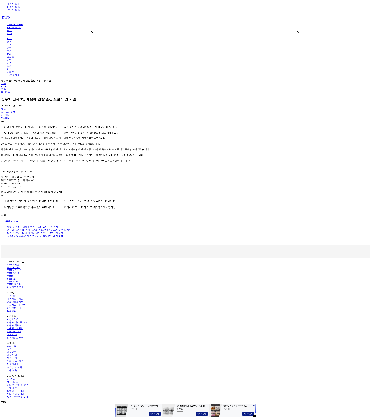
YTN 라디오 (13, 273)
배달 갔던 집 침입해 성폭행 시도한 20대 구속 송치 (32, 226)
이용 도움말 (13, 370)
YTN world (12, 281)
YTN (6, 17)
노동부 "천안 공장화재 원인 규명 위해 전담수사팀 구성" (35, 233)
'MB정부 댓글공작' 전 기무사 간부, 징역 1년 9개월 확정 (35, 236)
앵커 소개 (12, 358)
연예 (9, 60)
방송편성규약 (14, 308)
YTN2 (10, 276)
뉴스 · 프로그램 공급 (17, 397)
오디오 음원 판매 (15, 394)
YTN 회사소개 (14, 264)
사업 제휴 (12, 388)
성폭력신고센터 (15, 337)
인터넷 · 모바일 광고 (17, 385)
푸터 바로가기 (14, 10)
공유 (3, 89)
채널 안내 (12, 355)
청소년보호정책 (15, 301)
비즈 (9, 63)
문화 (9, 54)
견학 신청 (12, 334)
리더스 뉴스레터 (15, 361)
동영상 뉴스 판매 (15, 391)
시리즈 (10, 72)
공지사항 (11, 346)
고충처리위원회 (15, 328)
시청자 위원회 (14, 325)
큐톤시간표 (13, 382)
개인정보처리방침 (16, 298)
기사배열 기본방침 (16, 305)
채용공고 (11, 352)
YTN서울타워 (14, 284)
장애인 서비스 (14, 27)
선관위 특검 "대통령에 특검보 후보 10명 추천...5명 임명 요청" (38, 230)
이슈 (9, 69)
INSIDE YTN (13, 267)
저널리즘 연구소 (15, 287)
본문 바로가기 (14, 7)
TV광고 (11, 379)
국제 (9, 50)
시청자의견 (13, 319)
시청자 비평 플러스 (17, 322)
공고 (9, 349)
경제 (9, 41)
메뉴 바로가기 (14, 3)
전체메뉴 (5, 92)
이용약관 (11, 295)
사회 (9, 44)
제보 (9, 30)
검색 (3, 83)
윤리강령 (11, 311)
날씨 (9, 66)
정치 (9, 38)
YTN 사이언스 (14, 270)
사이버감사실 (14, 331)
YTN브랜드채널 (15, 24)
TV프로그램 (13, 75)
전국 (9, 47)
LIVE (9, 33)
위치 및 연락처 (14, 367)
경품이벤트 (13, 364)
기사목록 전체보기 (10, 221)
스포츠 (10, 57)
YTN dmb (12, 279)
